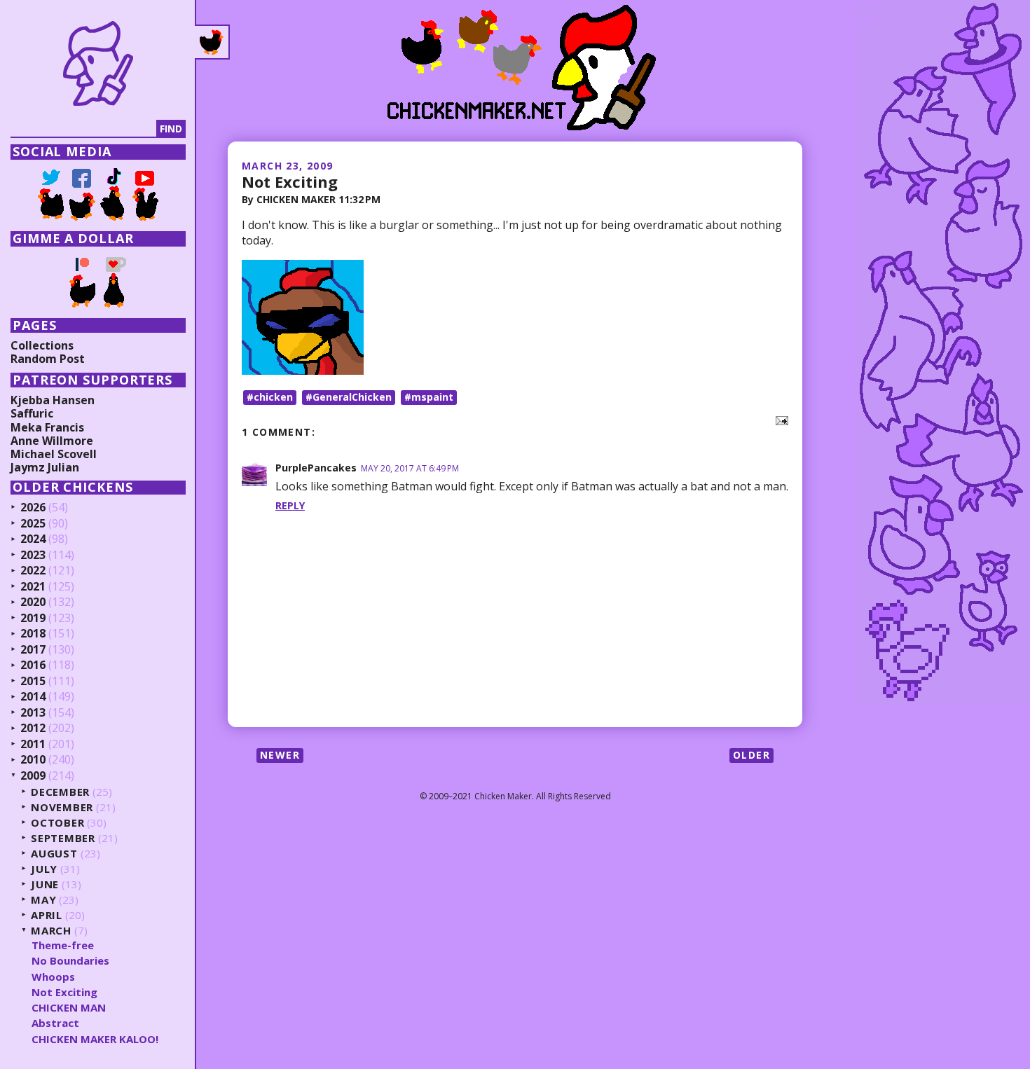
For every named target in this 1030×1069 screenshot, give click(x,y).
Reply (290, 505)
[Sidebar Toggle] (212, 42)
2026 (33, 508)
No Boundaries (70, 960)
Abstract (55, 1023)
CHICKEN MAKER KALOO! (95, 1039)
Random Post (48, 358)
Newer (280, 754)
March (51, 931)
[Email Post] (779, 419)
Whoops (53, 977)
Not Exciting (290, 181)
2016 (33, 665)
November (62, 807)
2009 (33, 776)
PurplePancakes (316, 467)
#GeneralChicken (348, 397)
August (54, 854)
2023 (33, 555)
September (63, 838)
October (57, 823)
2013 (33, 713)
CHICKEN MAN (69, 1007)
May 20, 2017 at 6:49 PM (410, 468)
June (45, 884)
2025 (33, 524)
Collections (42, 345)
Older (751, 754)
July (44, 869)
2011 (33, 744)
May (43, 900)
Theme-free (63, 945)
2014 (33, 697)
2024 (33, 539)
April (46, 915)
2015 (33, 681)
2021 (33, 587)
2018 (33, 634)
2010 (33, 760)
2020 (33, 602)
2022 (33, 571)
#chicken (270, 397)
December (60, 792)
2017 (33, 650)
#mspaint (428, 397)
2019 (33, 618)
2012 (33, 728)
